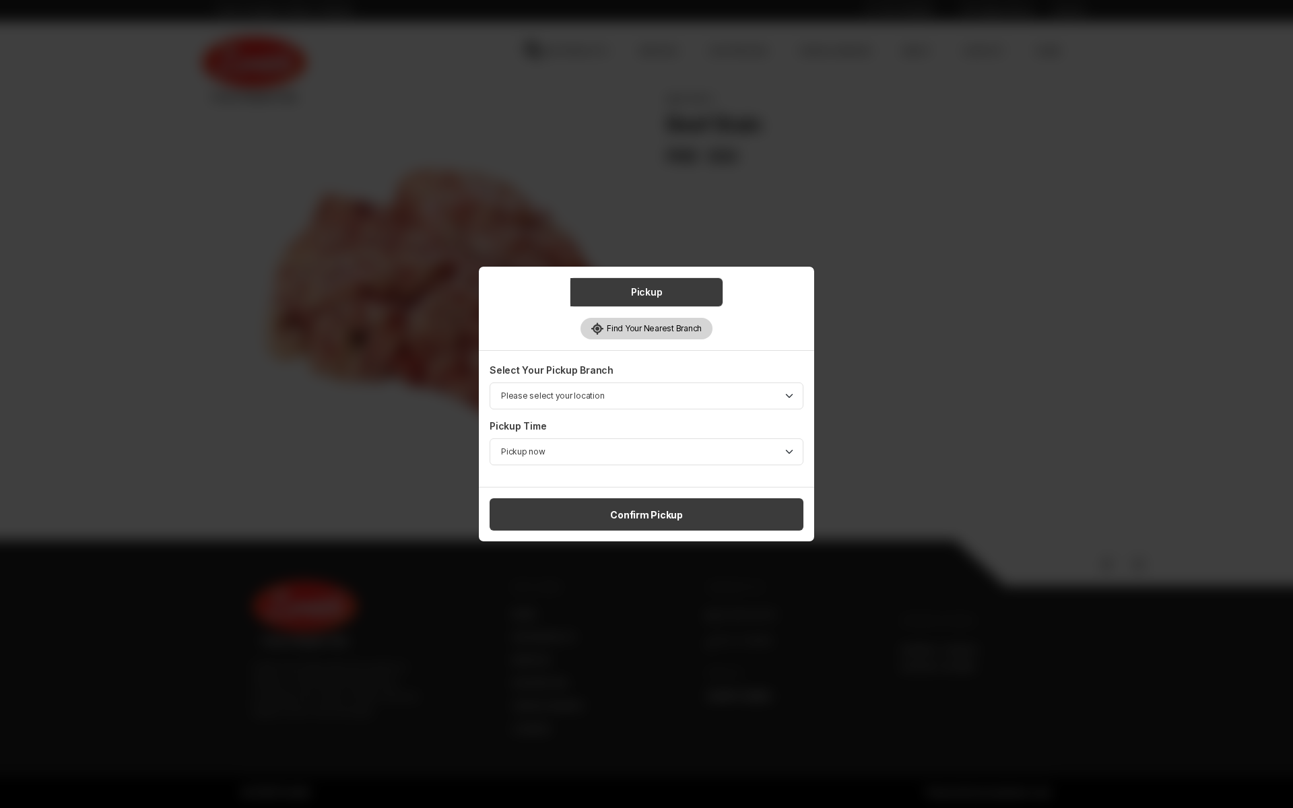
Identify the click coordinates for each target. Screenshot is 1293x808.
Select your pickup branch (552, 370)
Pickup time (518, 426)
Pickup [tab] (647, 292)
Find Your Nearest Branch (652, 328)
